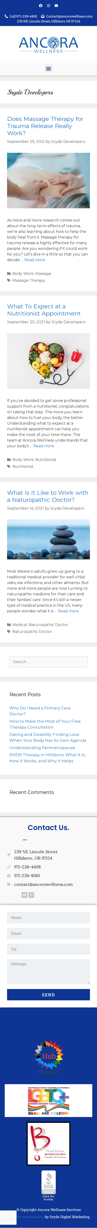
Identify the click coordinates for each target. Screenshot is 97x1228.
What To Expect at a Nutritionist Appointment (44, 310)
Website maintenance (26, 1216)
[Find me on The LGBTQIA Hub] (48, 1076)
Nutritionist (46, 459)
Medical (19, 625)
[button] (49, 68)
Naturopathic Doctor (48, 625)
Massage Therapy (28, 280)
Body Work (23, 273)
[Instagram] (48, 5)
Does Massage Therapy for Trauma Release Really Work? (45, 125)
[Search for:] (48, 661)
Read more (34, 260)
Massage (43, 273)
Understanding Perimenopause (42, 747)
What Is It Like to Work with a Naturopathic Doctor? (47, 496)
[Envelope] (56, 5)
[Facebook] (40, 5)
